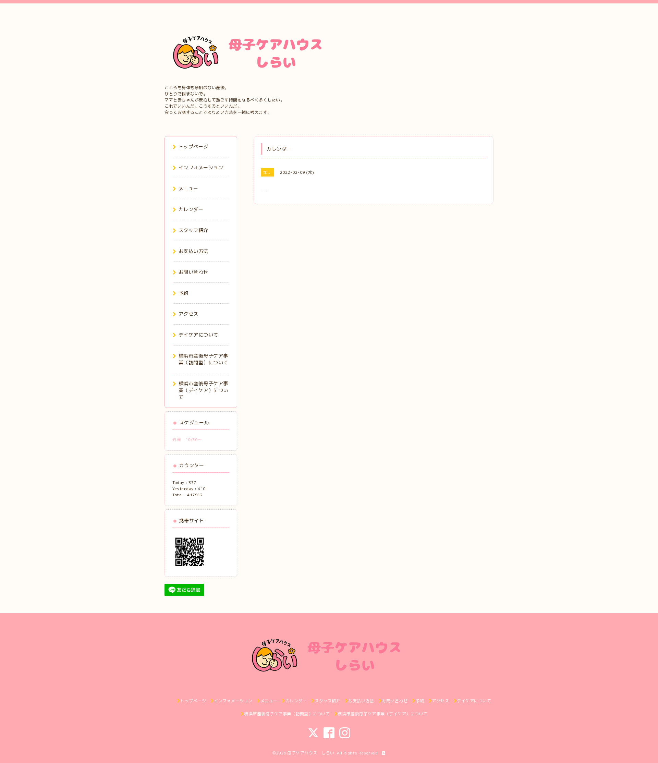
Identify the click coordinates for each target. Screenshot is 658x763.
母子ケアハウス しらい (310, 753)
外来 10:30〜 (187, 440)
